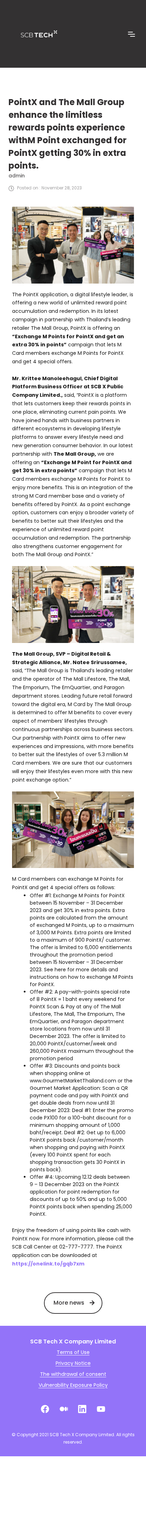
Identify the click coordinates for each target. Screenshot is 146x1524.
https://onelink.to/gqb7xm (48, 1263)
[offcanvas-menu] (131, 34)
